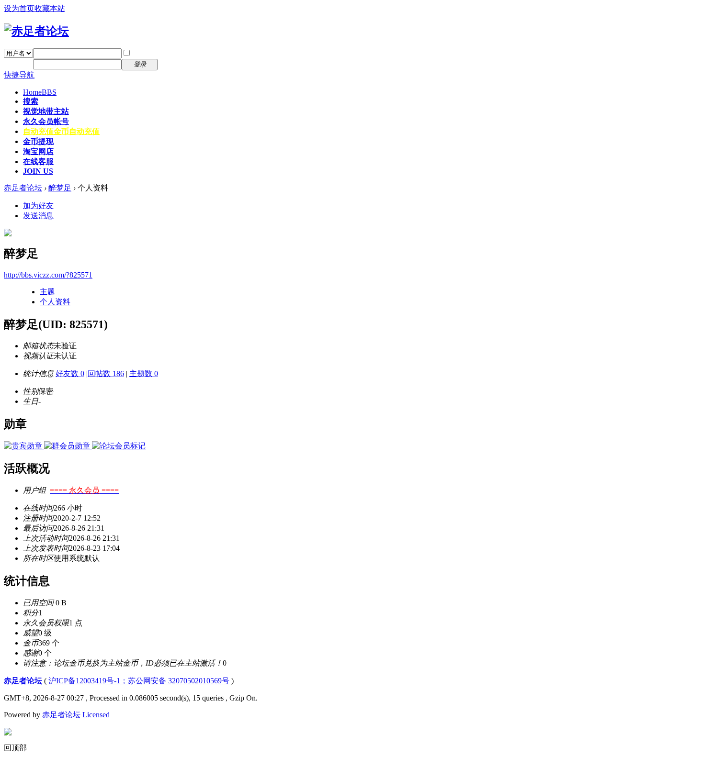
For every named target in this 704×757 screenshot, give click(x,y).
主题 (47, 292)
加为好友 (38, 205)
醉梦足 (59, 188)
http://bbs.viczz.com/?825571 (48, 275)
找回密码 (179, 53)
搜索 (30, 101)
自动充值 (61, 131)
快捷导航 (19, 75)
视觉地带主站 (46, 111)
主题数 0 (143, 373)
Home (40, 92)
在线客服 (38, 161)
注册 (171, 64)
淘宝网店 (38, 151)
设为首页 (19, 8)
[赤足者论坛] (36, 31)
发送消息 (38, 216)
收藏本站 (49, 8)
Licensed (96, 715)
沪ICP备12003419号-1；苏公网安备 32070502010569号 (138, 681)
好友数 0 (70, 373)
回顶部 (15, 748)
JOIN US (38, 171)
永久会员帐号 (46, 121)
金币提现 (38, 141)
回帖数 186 (106, 373)
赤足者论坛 (23, 188)
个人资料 (55, 302)
